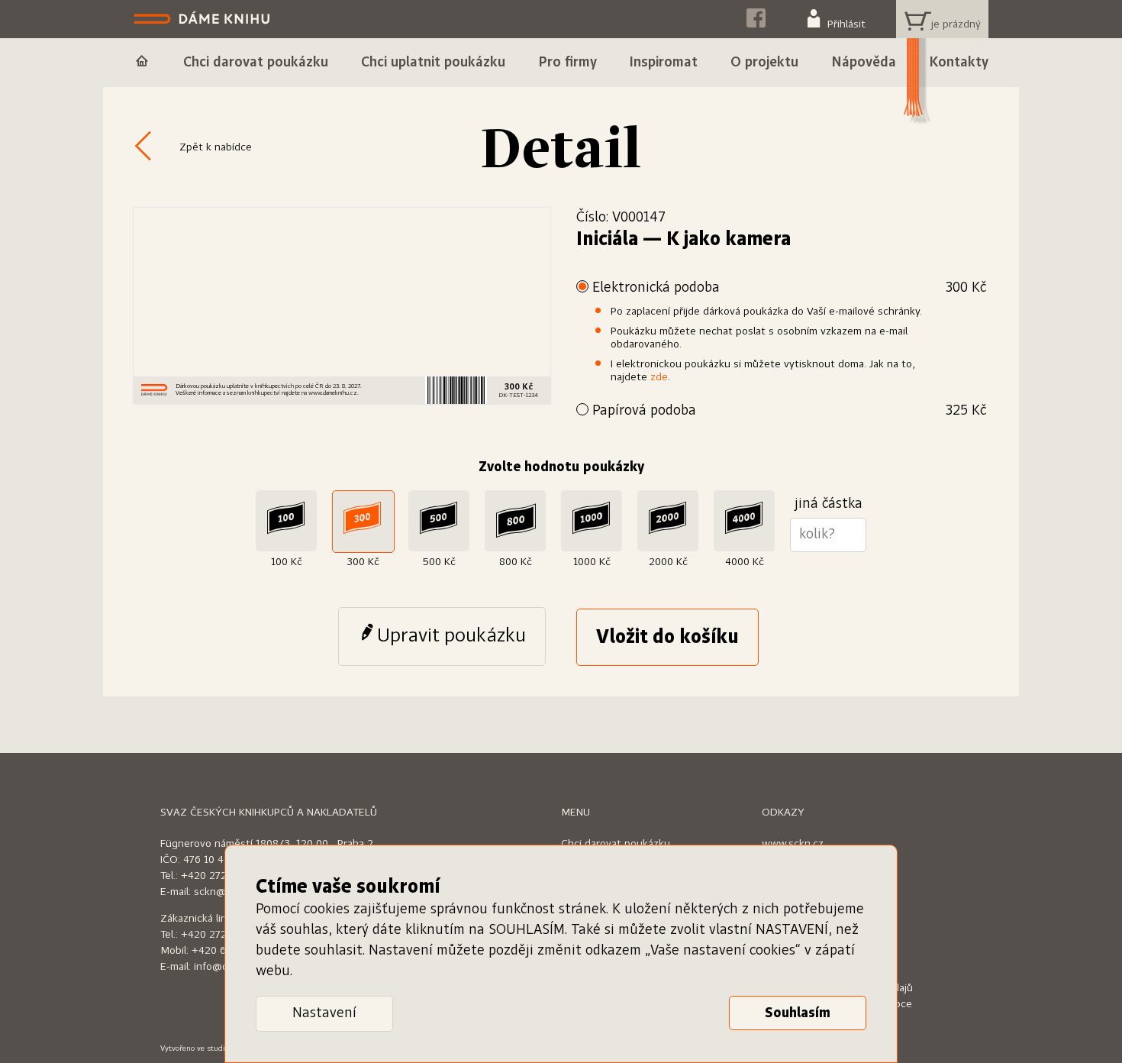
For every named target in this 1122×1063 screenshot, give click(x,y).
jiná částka (828, 504)
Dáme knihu (203, 19)
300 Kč (363, 562)
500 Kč (439, 562)
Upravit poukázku (451, 636)
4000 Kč (744, 562)
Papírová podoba (789, 411)
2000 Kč (668, 562)
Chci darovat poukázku (615, 843)
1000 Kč (592, 562)
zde (659, 377)
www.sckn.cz (793, 843)
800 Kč (515, 562)
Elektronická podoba (789, 288)
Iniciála (607, 240)
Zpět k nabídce (215, 147)
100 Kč (286, 562)
